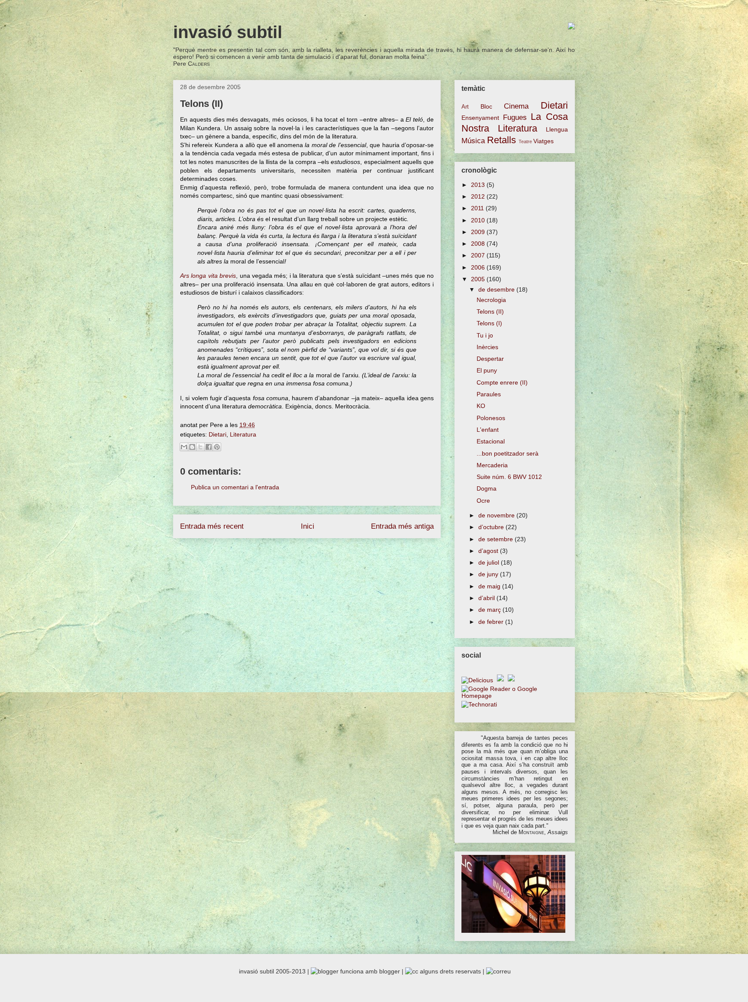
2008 (479, 243)
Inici (307, 526)
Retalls (501, 140)
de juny (489, 574)
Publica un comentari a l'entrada (235, 487)
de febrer (491, 621)
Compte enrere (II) (502, 382)
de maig (490, 586)
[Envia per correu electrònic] (184, 447)
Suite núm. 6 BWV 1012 (509, 476)
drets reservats (460, 971)
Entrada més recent (212, 526)
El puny (487, 370)
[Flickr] (512, 680)
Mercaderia (492, 465)
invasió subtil (227, 32)
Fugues (515, 117)
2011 (478, 208)
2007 (479, 255)
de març (490, 609)
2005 (479, 279)
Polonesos (491, 417)
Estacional (491, 441)
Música (473, 141)
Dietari (217, 434)
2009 (479, 231)
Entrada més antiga (402, 526)
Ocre (483, 500)
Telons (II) (490, 311)
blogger (389, 971)
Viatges (543, 141)
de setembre (496, 539)
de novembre (497, 515)
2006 (479, 267)
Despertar (490, 358)
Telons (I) (489, 323)
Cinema (516, 106)
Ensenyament (480, 117)
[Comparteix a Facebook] (208, 447)
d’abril (487, 597)
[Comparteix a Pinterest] (217, 447)
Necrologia (491, 299)
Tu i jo (485, 335)
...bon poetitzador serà (507, 453)
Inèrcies (487, 347)
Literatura (243, 434)
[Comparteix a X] (200, 447)
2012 (479, 196)
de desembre (497, 289)
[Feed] (501, 680)
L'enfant (488, 429)
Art (465, 107)
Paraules (489, 394)
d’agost (489, 550)
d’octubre (492, 526)
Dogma (487, 488)
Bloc (486, 106)
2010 (479, 220)
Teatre (525, 141)
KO (481, 405)
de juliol (489, 562)
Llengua (557, 129)
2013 (479, 184)
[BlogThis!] (192, 447)
